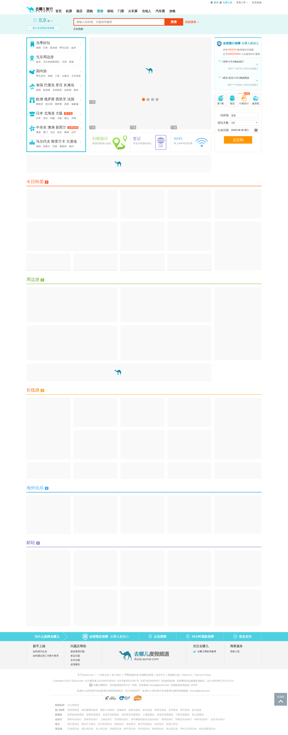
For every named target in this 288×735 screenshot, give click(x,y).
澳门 (45, 132)
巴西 (55, 146)
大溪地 (71, 141)
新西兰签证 (172, 724)
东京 (45, 118)
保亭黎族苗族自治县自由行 (145, 719)
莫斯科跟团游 (93, 714)
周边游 (32, 279)
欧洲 (39, 99)
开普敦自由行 (121, 719)
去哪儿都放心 (241, 43)
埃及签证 (159, 724)
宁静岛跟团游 (183, 714)
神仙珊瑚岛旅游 (90, 710)
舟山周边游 (101, 728)
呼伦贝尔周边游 (188, 728)
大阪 (59, 113)
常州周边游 (144, 728)
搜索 (174, 21)
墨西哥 (63, 146)
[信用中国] (172, 698)
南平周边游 (130, 728)
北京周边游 (45, 57)
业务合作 (104, 675)
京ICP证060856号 (150, 680)
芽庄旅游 (185, 710)
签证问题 (75, 655)
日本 (45, 47)
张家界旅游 (73, 710)
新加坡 (53, 47)
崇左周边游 (172, 728)
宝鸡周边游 (73, 728)
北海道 (49, 113)
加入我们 (116, 675)
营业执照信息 (168, 680)
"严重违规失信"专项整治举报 (138, 675)
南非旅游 (147, 710)
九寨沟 (65, 76)
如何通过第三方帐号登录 (46, 655)
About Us (187, 675)
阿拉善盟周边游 (207, 728)
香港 (38, 132)
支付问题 (75, 660)
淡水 (59, 132)
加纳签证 (131, 724)
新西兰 (61, 127)
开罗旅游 (173, 710)
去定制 (238, 140)
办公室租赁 (73, 705)
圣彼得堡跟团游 (165, 714)
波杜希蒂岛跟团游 (130, 714)
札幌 (52, 118)
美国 (38, 146)
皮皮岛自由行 (218, 719)
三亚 (57, 76)
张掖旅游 (121, 710)
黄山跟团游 (198, 714)
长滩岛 (69, 85)
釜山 (66, 118)
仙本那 (67, 90)
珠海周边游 (158, 728)
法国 (70, 99)
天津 (64, 61)
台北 (52, 132)
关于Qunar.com (85, 675)
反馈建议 (75, 664)
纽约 (71, 146)
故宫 (73, 47)
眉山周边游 (87, 728)
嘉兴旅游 (196, 710)
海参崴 (74, 104)
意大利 (49, 104)
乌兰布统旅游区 (51, 61)
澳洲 (51, 127)
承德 (71, 61)
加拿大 (46, 146)
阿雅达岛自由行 (184, 719)
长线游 (32, 390)
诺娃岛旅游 (134, 710)
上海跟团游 (148, 714)
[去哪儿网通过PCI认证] (137, 698)
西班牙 (61, 99)
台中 (73, 132)
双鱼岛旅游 (160, 710)
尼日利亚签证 (105, 724)
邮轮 (30, 542)
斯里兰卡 (58, 141)
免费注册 (227, 2)
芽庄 (59, 85)
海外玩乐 (35, 487)
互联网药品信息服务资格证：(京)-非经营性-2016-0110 (205, 680)
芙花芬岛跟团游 (111, 714)
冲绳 (73, 118)
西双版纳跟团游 (75, 714)
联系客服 (257, 2)
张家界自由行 (91, 719)
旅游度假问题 (78, 651)
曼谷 (76, 90)
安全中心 (160, 675)
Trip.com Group (203, 675)
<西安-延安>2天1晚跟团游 (235, 77)
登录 (216, 2)
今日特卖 (35, 181)
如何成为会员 (40, 651)
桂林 (50, 76)
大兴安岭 (76, 76)
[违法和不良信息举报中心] (152, 698)
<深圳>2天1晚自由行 (233, 61)
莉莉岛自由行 (201, 719)
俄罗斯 (49, 99)
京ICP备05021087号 (128, 680)
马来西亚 (57, 90)
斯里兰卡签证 (89, 724)
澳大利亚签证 (145, 724)
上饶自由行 (106, 719)
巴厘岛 (49, 85)
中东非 (41, 127)
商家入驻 (235, 651)
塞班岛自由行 (74, 719)
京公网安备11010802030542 (100, 680)
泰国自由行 (167, 719)
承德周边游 (115, 728)
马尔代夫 (43, 141)
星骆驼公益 (174, 675)
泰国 (38, 47)
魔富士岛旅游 (107, 710)
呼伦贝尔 (64, 47)
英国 (66, 104)
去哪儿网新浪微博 (206, 651)
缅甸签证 (119, 724)
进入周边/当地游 (43, 28)
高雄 (66, 132)
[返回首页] (39, 8)
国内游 (41, 71)
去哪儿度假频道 (144, 656)
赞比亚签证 (73, 724)
